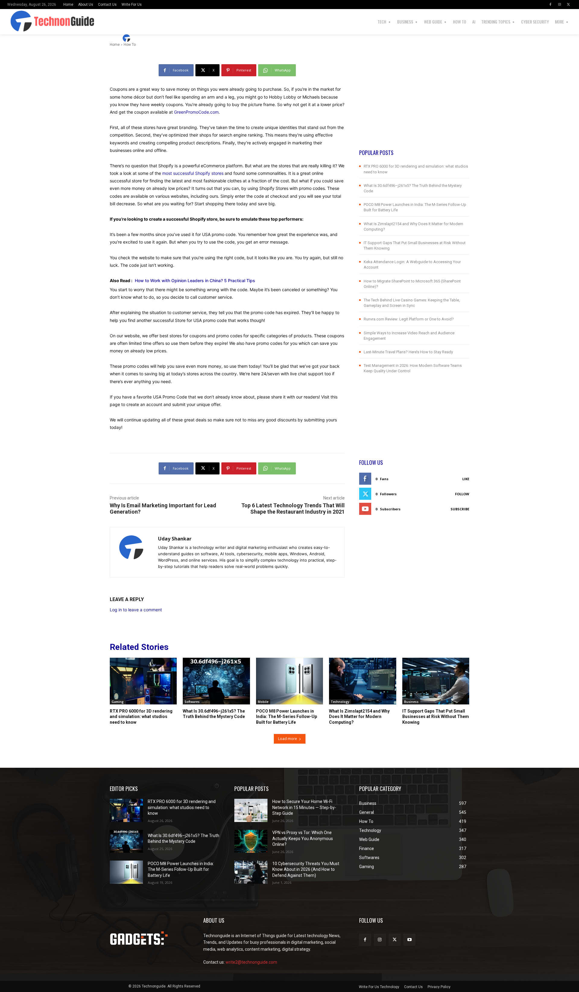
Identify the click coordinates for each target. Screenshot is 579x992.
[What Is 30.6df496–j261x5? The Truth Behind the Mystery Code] (216, 681)
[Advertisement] (414, 106)
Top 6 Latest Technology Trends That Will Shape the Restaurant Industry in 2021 (293, 508)
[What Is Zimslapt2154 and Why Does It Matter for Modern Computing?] (362, 681)
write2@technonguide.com (251, 962)
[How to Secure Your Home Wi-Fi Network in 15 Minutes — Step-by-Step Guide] (250, 810)
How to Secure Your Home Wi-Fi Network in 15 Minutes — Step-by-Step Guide (304, 807)
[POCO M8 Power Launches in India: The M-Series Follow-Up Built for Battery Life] (289, 681)
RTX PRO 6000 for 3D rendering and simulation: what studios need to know (141, 716)
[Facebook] (550, 4)
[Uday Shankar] (127, 38)
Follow (462, 494)
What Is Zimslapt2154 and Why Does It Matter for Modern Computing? (359, 716)
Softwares (192, 702)
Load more (287, 738)
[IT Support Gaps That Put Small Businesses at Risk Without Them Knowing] (435, 681)
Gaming (118, 702)
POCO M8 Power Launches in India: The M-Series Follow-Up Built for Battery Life (286, 716)
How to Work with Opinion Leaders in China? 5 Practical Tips (195, 280)
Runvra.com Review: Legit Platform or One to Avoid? (409, 319)
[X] (568, 4)
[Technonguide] (23, 21)
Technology (340, 702)
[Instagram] (559, 4)
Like (465, 479)
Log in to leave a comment (136, 609)
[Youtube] (409, 940)
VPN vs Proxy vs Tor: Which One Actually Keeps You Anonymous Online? (302, 838)
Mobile (263, 702)
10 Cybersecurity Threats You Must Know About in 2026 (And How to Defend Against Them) (305, 869)
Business (411, 702)
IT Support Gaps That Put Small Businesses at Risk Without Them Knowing (435, 716)
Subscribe (460, 509)
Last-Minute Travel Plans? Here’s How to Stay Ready (408, 352)
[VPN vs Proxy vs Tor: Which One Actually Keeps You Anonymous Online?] (250, 841)
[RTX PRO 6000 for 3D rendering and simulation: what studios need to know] (143, 681)
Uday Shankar (151, 38)
